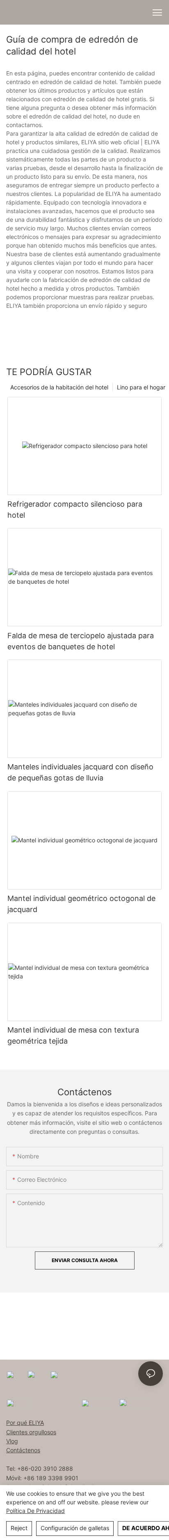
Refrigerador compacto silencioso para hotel (74, 509)
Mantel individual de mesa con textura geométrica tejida (73, 1035)
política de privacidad (35, 1510)
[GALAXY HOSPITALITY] (96, 1403)
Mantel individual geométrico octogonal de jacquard (81, 904)
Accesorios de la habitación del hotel (59, 387)
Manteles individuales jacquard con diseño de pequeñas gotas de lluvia (80, 772)
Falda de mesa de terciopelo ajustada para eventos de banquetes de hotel (80, 641)
